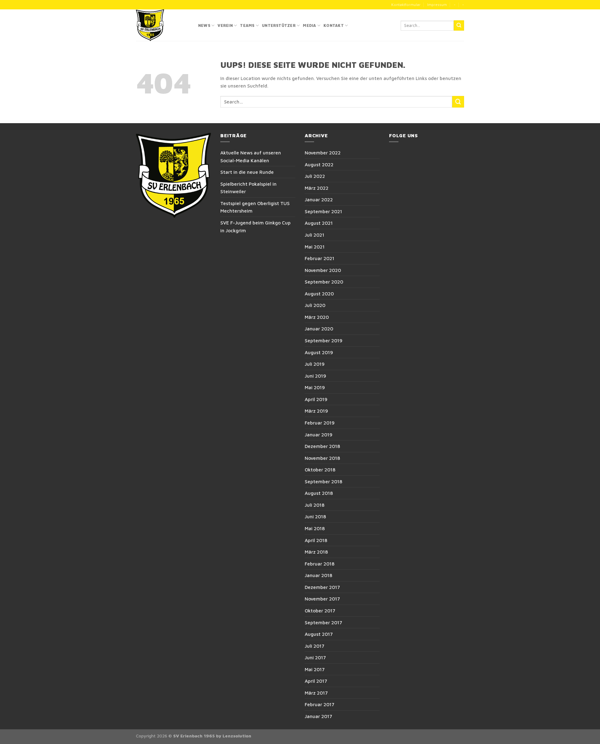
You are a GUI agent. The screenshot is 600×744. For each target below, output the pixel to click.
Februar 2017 (319, 704)
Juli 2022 (315, 176)
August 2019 (319, 352)
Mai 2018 (315, 528)
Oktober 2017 (320, 610)
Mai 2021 (315, 246)
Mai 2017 (315, 669)
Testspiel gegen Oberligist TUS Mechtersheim (255, 207)
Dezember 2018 (322, 446)
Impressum (437, 4)
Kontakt (333, 25)
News (204, 25)
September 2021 (323, 211)
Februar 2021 (319, 258)
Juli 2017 (314, 646)
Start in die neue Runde (247, 172)
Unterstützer (279, 25)
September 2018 (323, 481)
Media (309, 25)
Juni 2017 (315, 657)
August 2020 (319, 293)
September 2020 (324, 281)
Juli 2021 (314, 235)
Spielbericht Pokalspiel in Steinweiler (248, 187)
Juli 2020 (315, 305)
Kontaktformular (406, 4)
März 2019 (316, 411)
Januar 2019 (318, 434)
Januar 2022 (319, 199)
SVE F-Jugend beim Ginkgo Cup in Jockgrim (255, 226)
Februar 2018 (319, 563)
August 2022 (319, 164)
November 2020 (323, 270)
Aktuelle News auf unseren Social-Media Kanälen (250, 156)
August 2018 (319, 493)
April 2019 (316, 399)
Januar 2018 (318, 575)
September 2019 (323, 340)
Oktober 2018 (320, 469)
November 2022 (323, 152)
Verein (225, 25)
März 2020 (317, 317)
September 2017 (323, 622)
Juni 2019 (315, 376)
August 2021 (319, 223)
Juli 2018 (314, 505)
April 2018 (316, 540)
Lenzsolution (236, 735)
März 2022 (316, 188)
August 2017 (319, 634)
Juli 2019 (315, 364)
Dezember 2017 (322, 587)
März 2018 (316, 552)
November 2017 (322, 598)
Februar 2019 (320, 422)
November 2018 (322, 458)
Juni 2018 (315, 516)
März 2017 (316, 693)
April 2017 (316, 681)
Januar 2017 (318, 716)
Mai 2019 (315, 387)
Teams (247, 25)
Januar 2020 (319, 328)
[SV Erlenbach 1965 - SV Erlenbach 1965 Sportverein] (162, 25)
